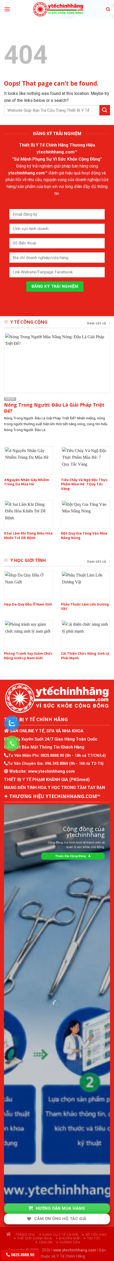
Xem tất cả (96, 323)
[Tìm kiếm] (108, 9)
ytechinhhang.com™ (57, 152)
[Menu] (7, 9)
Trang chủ (24, 1235)
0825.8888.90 (52, 755)
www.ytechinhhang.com (51, 771)
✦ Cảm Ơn (43, 1242)
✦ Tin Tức (91, 1238)
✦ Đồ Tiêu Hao (94, 1235)
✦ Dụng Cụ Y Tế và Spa (58, 1235)
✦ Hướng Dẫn (68, 1242)
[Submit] (104, 110)
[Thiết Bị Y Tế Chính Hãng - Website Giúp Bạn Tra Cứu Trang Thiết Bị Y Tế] (58, 9)
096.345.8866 (56, 763)
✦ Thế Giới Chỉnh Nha (33, 1238)
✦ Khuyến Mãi (67, 1238)
